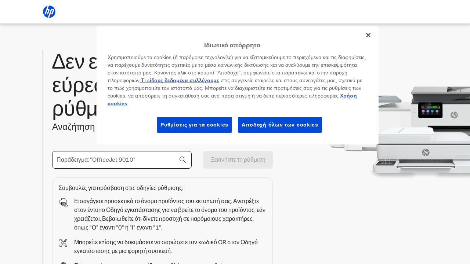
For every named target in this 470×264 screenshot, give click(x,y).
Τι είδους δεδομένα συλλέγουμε (179, 80)
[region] (238, 85)
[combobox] (122, 160)
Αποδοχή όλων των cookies (280, 125)
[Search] (183, 160)
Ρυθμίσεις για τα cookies (194, 125)
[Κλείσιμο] (368, 35)
